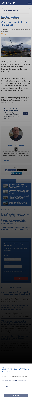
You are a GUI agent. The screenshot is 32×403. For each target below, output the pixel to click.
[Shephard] (8, 3)
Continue (16, 395)
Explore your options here (19, 380)
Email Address (8, 387)
